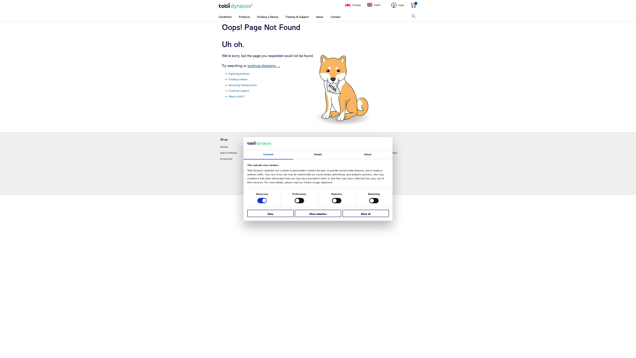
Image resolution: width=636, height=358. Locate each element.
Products (244, 17)
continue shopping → (263, 65)
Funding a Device (267, 17)
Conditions (225, 17)
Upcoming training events (243, 85)
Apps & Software (228, 152)
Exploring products (239, 73)
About (319, 17)
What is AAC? (236, 96)
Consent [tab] (268, 154)
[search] (413, 16)
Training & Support (297, 17)
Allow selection (318, 213)
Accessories (226, 158)
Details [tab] (318, 154)
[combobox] (376, 5)
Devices (224, 146)
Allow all (366, 213)
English (377, 4)
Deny (270, 213)
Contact (336, 17)
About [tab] (367, 154)
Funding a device (238, 79)
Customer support (239, 90)
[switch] (299, 200)
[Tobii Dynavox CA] (236, 6)
